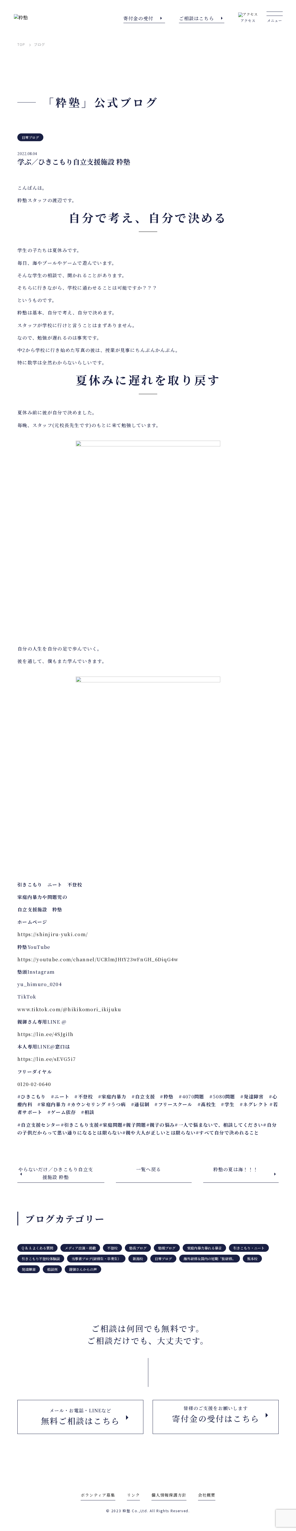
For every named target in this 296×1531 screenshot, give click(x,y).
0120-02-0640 (34, 1084)
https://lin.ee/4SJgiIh (45, 1034)
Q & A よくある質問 (37, 1247)
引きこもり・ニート (248, 1247)
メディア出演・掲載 (80, 1247)
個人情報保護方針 (168, 1495)
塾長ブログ (138, 1247)
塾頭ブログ (166, 1247)
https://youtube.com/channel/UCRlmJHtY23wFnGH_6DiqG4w (98, 959)
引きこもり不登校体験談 (41, 1258)
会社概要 (206, 1495)
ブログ (39, 44)
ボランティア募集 (98, 1495)
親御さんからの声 (83, 1269)
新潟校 (138, 1258)
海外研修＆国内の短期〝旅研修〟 (210, 1258)
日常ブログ (30, 137)
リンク (133, 1495)
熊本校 (252, 1258)
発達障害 (29, 1269)
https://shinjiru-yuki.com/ (52, 934)
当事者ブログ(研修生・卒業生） (96, 1258)
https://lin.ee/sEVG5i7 (46, 1059)
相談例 (52, 1269)
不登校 (112, 1247)
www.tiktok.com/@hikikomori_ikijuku (69, 1009)
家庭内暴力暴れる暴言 (204, 1247)
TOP (21, 44)
